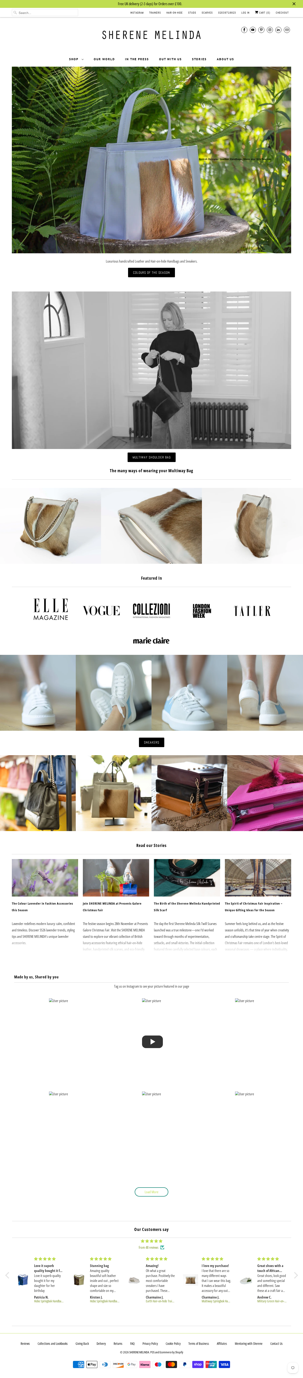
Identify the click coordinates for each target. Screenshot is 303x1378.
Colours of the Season (151, 272)
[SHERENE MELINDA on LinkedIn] (278, 29)
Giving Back (82, 1343)
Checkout (282, 12)
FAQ (132, 1343)
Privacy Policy (150, 1343)
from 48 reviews (148, 1247)
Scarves (207, 12)
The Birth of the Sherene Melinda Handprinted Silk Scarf (187, 906)
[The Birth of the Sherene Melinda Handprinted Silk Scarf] (187, 878)
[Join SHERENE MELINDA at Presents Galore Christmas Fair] (116, 878)
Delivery (101, 1343)
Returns (118, 1343)
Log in (245, 12)
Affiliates (222, 1343)
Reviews (25, 1343)
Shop (74, 59)
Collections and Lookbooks (53, 1343)
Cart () (264, 12)
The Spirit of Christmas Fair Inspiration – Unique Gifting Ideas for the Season (254, 906)
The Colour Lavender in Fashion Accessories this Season (42, 906)
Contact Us (276, 1343)
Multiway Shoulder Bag (152, 457)
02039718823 (227, 12)
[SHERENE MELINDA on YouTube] (253, 29)
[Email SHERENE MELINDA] (287, 29)
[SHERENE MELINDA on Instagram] (270, 29)
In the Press (137, 59)
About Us (225, 59)
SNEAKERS (151, 742)
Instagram (137, 12)
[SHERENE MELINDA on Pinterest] (261, 29)
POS (152, 1352)
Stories (199, 59)
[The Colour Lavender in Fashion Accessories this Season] (45, 878)
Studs (192, 12)
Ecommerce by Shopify (171, 1352)
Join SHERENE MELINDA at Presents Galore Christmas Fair (112, 906)
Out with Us (170, 59)
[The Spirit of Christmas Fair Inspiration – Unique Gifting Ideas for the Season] (258, 878)
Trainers (155, 12)
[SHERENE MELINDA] (151, 36)
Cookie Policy (173, 1343)
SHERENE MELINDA (139, 1352)
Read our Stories (151, 845)
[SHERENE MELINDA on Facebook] (244, 29)
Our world (104, 59)
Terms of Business (198, 1343)
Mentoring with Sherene (249, 1343)
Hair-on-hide (174, 12)
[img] (151, 1241)
